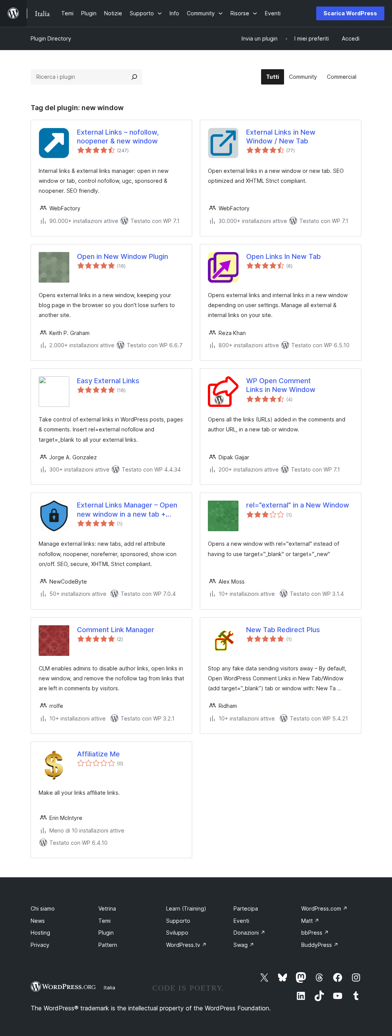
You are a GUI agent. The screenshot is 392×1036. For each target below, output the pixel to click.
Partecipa (246, 908)
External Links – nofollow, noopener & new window (118, 136)
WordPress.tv (186, 945)
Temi (104, 920)
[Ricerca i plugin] (134, 77)
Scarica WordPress (350, 13)
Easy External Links (108, 381)
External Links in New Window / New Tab (280, 136)
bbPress (315, 932)
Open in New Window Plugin (122, 256)
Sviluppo (177, 932)
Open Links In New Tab (283, 256)
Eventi (241, 920)
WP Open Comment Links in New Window (280, 385)
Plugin (106, 932)
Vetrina (107, 908)
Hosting (40, 932)
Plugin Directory (51, 38)
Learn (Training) (186, 908)
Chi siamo (43, 908)
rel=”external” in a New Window (297, 505)
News (38, 920)
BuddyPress (319, 945)
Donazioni (249, 932)
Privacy (40, 945)
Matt (310, 920)
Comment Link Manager (115, 630)
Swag (244, 945)
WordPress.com (324, 908)
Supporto (178, 920)
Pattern (107, 945)
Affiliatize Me (98, 754)
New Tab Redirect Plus (283, 630)
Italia (109, 987)
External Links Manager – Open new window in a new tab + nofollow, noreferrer (127, 510)
